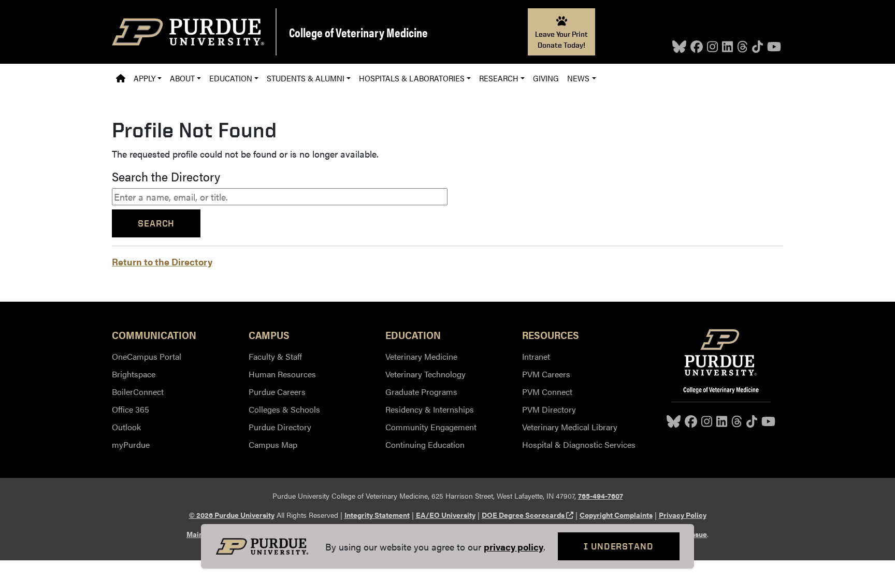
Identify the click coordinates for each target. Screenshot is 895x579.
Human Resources (282, 374)
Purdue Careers (277, 392)
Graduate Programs (421, 392)
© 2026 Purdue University (232, 515)
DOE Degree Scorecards (527, 515)
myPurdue (131, 444)
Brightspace (133, 374)
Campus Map (273, 444)
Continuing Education (425, 444)
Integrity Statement (377, 515)
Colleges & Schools (284, 409)
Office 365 (130, 409)
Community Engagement (431, 427)
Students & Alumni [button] (305, 78)
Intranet (536, 356)
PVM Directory (549, 409)
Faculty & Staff (275, 356)
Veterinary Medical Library (569, 427)
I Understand (619, 546)
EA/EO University (445, 515)
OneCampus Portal (146, 356)
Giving (546, 78)
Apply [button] (144, 78)
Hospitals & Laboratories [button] (412, 78)
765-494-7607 (600, 495)
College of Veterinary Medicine (358, 32)
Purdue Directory (280, 427)
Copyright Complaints (616, 515)
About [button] (182, 78)
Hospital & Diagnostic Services (579, 444)
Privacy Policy (682, 515)
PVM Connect (547, 392)
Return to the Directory (162, 261)
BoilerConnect (138, 392)
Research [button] (498, 78)
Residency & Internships (429, 409)
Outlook (126, 427)
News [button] (578, 78)
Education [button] (230, 78)
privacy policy (513, 546)
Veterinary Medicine (421, 356)
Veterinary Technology (425, 374)
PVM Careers (546, 374)
